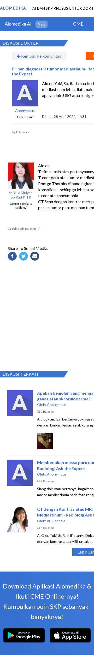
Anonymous (25, 111)
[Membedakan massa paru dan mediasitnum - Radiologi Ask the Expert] (20, 473)
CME (78, 24)
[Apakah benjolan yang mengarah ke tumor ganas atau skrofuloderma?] (20, 403)
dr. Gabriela (56, 521)
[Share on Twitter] (24, 257)
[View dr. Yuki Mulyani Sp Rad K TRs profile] (21, 176)
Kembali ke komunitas (40, 55)
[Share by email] (35, 257)
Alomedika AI (18, 24)
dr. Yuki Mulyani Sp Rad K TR (21, 195)
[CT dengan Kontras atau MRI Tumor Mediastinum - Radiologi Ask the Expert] (20, 519)
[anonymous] (25, 93)
